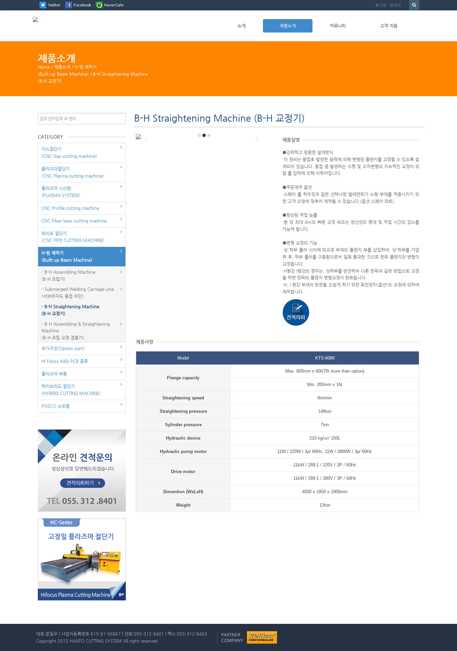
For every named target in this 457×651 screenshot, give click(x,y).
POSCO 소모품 (55, 405)
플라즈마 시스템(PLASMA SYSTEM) (60, 192)
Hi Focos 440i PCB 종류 (64, 361)
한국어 (395, 5)
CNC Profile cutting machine (70, 207)
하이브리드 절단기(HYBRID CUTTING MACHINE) (71, 390)
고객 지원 (388, 25)
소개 (242, 25)
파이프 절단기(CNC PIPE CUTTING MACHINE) (72, 237)
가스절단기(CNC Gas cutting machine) (69, 152)
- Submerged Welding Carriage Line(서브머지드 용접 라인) (77, 292)
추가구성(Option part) (63, 348)
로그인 (380, 5)
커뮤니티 (338, 25)
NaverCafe (113, 4)
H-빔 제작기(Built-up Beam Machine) (66, 256)
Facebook (82, 4)
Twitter (54, 4)
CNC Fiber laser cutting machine (74, 220)
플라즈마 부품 (54, 373)
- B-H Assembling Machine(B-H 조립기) (68, 275)
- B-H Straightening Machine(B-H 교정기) (70, 310)
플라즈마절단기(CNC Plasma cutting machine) (72, 172)
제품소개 (288, 25)
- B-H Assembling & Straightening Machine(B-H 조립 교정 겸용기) (75, 330)
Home (44, 66)
